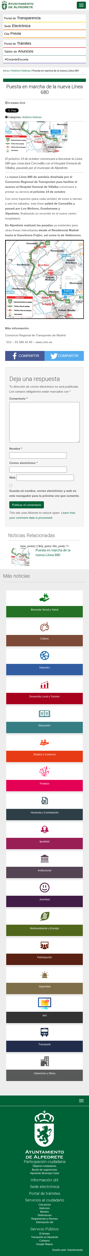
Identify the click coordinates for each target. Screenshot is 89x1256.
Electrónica (17, 26)
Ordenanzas (45, 1215)
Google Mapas (44, 1244)
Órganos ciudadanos (44, 1166)
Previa (12, 33)
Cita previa (44, 1204)
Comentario (18, 398)
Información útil (44, 1180)
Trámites (17, 43)
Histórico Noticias (21, 70)
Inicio (6, 70)
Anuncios (18, 51)
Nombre (15, 448)
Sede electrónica (44, 1186)
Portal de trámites (44, 1193)
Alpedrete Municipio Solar (44, 1173)
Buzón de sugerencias (44, 1169)
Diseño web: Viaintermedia (67, 1250)
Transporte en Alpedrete (44, 1237)
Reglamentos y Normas (44, 1218)
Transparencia (22, 18)
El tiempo (44, 1233)
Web (12, 477)
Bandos (44, 1211)
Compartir (29, 356)
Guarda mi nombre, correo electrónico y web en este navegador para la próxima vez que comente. (44, 493)
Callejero (44, 1240)
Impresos (44, 1208)
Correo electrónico (23, 463)
